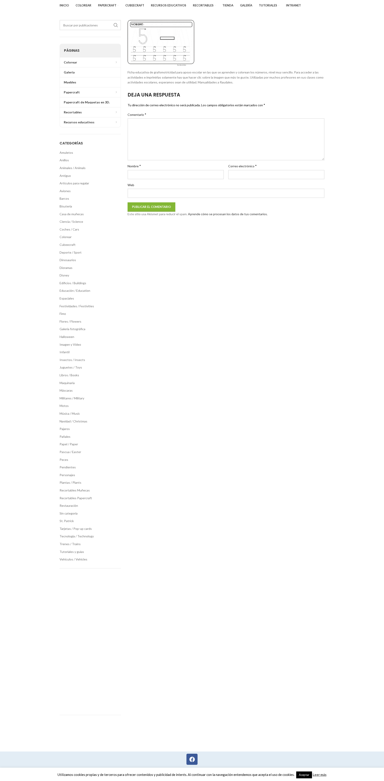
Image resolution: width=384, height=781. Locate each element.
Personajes (67, 475)
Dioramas (66, 268)
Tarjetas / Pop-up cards (76, 529)
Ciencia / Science (71, 221)
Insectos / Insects (72, 360)
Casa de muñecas (72, 214)
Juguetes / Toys (71, 367)
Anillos (64, 160)
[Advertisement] (90, 641)
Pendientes (68, 467)
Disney (64, 275)
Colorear (66, 237)
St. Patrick (67, 521)
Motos (64, 406)
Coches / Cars (69, 229)
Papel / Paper (69, 444)
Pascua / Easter (70, 452)
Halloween (67, 337)
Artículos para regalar (74, 183)
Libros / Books (69, 375)
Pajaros (65, 429)
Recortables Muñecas (75, 490)
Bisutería (66, 206)
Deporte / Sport (71, 252)
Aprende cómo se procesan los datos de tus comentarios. (228, 214)
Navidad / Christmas (73, 421)
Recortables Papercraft (76, 498)
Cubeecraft (68, 245)
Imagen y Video (70, 344)
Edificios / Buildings (73, 283)
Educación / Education (75, 290)
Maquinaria (67, 383)
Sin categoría (69, 513)
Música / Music (70, 413)
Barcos (64, 198)
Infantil (65, 352)
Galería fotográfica (72, 329)
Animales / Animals (73, 168)
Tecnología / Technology (77, 536)
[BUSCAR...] (116, 25)
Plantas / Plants (70, 482)
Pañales (65, 436)
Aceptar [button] (304, 775)
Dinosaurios (68, 260)
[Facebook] (192, 759)
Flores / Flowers (70, 321)
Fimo (63, 314)
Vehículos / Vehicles (73, 559)
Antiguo (65, 176)
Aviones (65, 191)
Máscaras (66, 390)
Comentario (137, 114)
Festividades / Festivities (77, 306)
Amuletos (66, 152)
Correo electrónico (242, 166)
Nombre (134, 166)
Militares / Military (72, 398)
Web (131, 185)
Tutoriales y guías (72, 552)
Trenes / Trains (70, 544)
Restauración (69, 505)
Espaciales (67, 298)
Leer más (319, 775)
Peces (64, 460)
